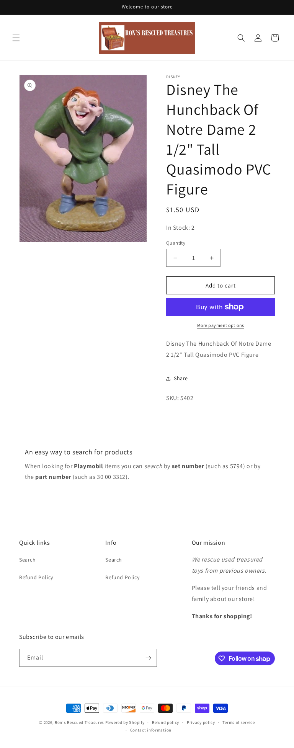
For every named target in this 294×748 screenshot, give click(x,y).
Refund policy (165, 722)
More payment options (220, 325)
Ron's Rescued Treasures (79, 722)
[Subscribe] (148, 658)
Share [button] (181, 378)
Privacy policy (201, 722)
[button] (16, 37)
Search (27, 559)
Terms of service (238, 722)
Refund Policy (36, 577)
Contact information (151, 730)
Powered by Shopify (125, 722)
